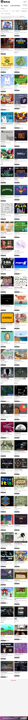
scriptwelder (16, 33)
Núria (15, 344)
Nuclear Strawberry (17, 216)
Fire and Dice (17, 123)
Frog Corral (16, 232)
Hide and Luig (3, 232)
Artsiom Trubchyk (4, 564)
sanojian (15, 564)
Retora (15, 271)
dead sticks (3, 214)
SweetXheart (17, 414)
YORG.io (16, 159)
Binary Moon (16, 601)
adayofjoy (2, 33)
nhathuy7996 (16, 51)
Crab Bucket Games (4, 69)
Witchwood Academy (5, 451)
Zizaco (2, 435)
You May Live (17, 580)
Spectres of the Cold (18, 378)
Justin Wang (16, 180)
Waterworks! (17, 31)
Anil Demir (16, 509)
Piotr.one (16, 471)
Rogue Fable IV (17, 196)
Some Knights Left (18, 543)
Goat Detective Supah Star (6, 250)
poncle (2, 51)
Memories (3, 196)
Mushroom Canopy (4, 545)
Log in (25, 1)
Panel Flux (16, 214)
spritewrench (16, 620)
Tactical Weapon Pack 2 (19, 451)
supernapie (3, 143)
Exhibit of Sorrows (5, 31)
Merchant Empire (18, 305)
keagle (15, 307)
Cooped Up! (16, 323)
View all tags (7, 13)
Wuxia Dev (3, 600)
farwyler (15, 545)
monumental (3, 527)
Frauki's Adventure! (5, 159)
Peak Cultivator (4, 598)
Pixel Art (18, 11)
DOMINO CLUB (17, 435)
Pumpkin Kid (17, 525)
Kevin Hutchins (3, 326)
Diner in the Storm (4, 287)
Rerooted (3, 635)
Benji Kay (2, 398)
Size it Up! (3, 487)
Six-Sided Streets (18, 67)
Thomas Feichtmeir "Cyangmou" (20, 107)
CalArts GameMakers (4, 417)
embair (15, 88)
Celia (1, 453)
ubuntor (2, 471)
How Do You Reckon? (5, 305)
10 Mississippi (17, 635)
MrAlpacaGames (4, 253)
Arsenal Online (4, 672)
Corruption (3, 507)
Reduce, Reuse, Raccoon (6, 67)
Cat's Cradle (16, 250)
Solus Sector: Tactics (5, 433)
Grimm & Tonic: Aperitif (19, 617)
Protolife (2, 360)
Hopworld (3, 141)
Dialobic (2, 234)
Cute (2, 13)
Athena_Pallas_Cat (17, 253)
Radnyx (15, 234)
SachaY (15, 582)
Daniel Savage (16, 380)
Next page (13, 680)
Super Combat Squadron (19, 561)
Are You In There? (4, 580)
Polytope (2, 469)
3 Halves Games (17, 326)
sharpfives (2, 198)
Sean (1, 307)
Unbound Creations (4, 380)
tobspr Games (16, 162)
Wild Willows (17, 287)
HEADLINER (3, 378)
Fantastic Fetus (17, 105)
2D (13, 11)
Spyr (15, 143)
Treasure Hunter (4, 654)
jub (14, 527)
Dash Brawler (3, 561)
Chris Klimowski (17, 69)
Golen (2, 107)
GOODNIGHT (17, 396)
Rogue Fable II (17, 672)
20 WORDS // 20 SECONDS (6, 323)
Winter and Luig (4, 342)
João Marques (3, 656)
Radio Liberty (17, 342)
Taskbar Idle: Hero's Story (19, 49)
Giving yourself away (18, 654)
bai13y (15, 289)
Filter (26, 5)
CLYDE (2, 162)
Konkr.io (16, 85)
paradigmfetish (17, 433)
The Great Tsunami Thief (6, 543)
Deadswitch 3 (3, 617)
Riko (15, 141)
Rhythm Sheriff (17, 360)
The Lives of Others (18, 469)
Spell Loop (2, 180)
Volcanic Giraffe (3, 362)
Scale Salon (3, 105)
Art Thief (2, 414)
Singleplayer (24, 11)
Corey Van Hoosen (17, 491)
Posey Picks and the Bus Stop (7, 123)
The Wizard (3, 177)
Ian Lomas (2, 509)
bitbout (2, 396)
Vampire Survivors (5, 49)
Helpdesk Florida (4, 525)
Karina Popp (16, 638)
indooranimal (3, 89)
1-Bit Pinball (3, 269)
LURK (15, 507)
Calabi (2, 271)
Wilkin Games (16, 453)
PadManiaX (16, 269)
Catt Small (16, 417)
